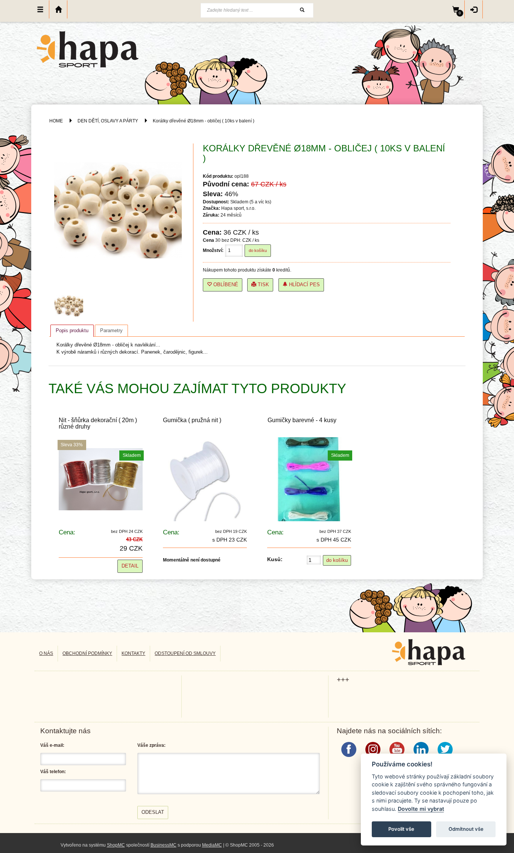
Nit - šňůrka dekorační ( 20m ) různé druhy (98, 423)
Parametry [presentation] (111, 330)
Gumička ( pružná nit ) (192, 420)
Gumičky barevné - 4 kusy (302, 420)
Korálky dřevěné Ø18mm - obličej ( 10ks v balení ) (203, 121)
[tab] (72, 331)
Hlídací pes (303, 284)
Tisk (262, 284)
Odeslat (152, 812)
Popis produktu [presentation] (72, 330)
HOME (56, 121)
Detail (130, 566)
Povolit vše (401, 829)
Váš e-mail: (52, 745)
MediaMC (212, 845)
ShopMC (116, 845)
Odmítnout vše (466, 829)
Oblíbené (225, 284)
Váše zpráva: (151, 745)
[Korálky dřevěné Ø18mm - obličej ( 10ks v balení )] (70, 305)
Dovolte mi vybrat (421, 809)
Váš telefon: (53, 771)
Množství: (213, 250)
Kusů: (275, 559)
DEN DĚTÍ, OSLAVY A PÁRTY (108, 121)
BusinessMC (163, 845)
